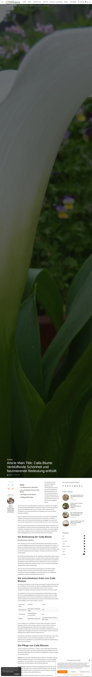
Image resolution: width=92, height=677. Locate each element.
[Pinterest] (81, 2)
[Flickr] (72, 486)
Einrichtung (64, 541)
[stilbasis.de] (12, 2)
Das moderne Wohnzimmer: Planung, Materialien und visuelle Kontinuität (76, 514)
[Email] (12, 488)
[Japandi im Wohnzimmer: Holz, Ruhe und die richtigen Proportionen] (65, 523)
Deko (63, 538)
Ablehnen (73, 671)
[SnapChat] (74, 486)
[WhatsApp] (82, 486)
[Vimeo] (79, 486)
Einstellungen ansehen (84, 671)
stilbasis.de (11, 474)
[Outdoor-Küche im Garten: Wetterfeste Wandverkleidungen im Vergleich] (65, 506)
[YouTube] (83, 2)
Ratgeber (10, 459)
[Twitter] (80, 2)
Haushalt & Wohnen (66, 546)
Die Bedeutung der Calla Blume (29, 487)
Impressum (81, 674)
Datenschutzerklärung (75, 674)
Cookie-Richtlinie (67, 674)
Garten (63, 543)
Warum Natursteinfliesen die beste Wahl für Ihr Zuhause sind (76, 496)
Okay (17, 674)
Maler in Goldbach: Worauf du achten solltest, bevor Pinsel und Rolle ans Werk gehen (10, 509)
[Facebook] (78, 2)
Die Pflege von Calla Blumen (28, 494)
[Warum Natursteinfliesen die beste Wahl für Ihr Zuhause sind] (65, 497)
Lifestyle (64, 549)
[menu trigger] (3, 2)
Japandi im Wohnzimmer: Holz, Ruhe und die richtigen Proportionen (77, 522)
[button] (89, 660)
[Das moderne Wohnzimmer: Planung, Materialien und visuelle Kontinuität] (65, 515)
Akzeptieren (62, 671)
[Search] (90, 2)
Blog (63, 536)
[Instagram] (70, 486)
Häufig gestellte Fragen (27, 497)
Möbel (63, 551)
